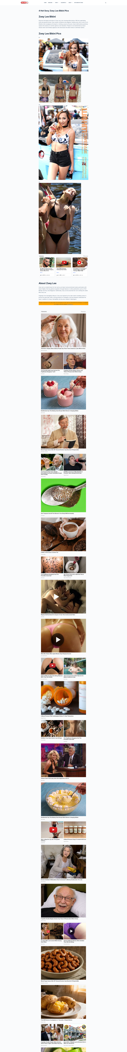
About (70, 2)
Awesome (50, 2)
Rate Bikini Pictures (78, 2)
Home (45, 2)
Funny (56, 2)
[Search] (105, 2)
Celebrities (63, 2)
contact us (70, 304)
